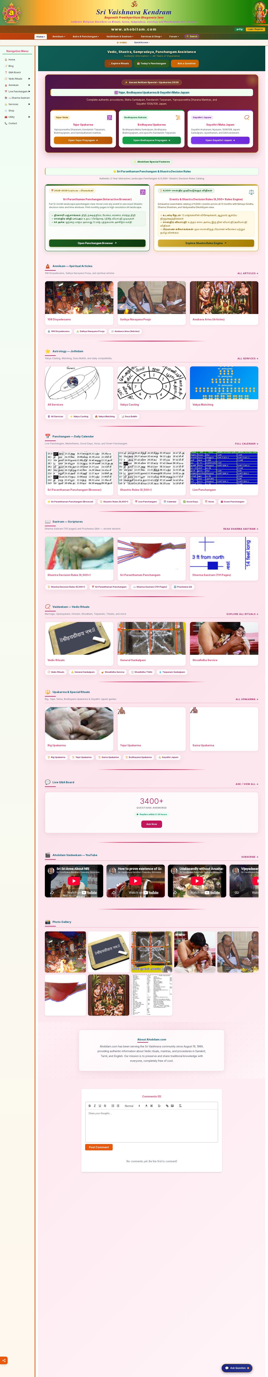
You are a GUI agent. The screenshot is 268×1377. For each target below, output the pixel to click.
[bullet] (118, 1106)
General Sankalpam (83, 672)
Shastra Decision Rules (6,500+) (66, 587)
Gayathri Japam (168, 757)
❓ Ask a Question (185, 63)
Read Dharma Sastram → (241, 529)
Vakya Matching (105, 416)
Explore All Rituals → (243, 614)
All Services (55, 416)
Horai (209, 501)
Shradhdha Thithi (141, 672)
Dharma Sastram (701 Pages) (150, 587)
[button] (132, 1106)
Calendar (170, 501)
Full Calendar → (247, 443)
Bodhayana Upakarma (138, 757)
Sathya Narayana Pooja (90, 331)
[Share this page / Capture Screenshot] (4, 1360)
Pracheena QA (183, 587)
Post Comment (99, 1147)
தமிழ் (239, 29)
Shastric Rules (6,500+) (114, 501)
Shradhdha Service (112, 672)
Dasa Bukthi (129, 416)
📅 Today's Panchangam (151, 63)
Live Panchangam (146, 501)
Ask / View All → (247, 784)
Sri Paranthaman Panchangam (109, 587)
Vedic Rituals (56, 672)
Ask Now (151, 824)
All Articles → (248, 273)
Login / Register (255, 29)
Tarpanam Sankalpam (172, 672)
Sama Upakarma (108, 757)
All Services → (248, 358)
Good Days (190, 501)
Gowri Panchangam (232, 501)
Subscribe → (250, 857)
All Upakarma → (247, 699)
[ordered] (112, 1106)
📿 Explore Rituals (118, 63)
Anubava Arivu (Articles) (125, 331)
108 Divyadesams (59, 331)
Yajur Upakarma (82, 757)
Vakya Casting (79, 416)
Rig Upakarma (56, 757)
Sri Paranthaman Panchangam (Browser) (70, 501)
